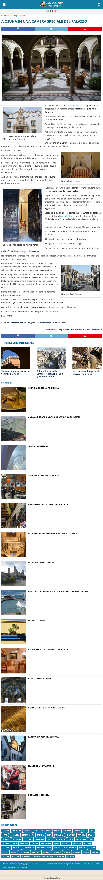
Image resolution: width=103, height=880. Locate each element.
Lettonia (24, 843)
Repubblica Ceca (44, 848)
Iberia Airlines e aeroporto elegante (46, 708)
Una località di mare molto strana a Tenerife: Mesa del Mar (58, 591)
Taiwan (86, 852)
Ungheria (26, 856)
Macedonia (46, 843)
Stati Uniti (57, 852)
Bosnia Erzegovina (43, 831)
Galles (90, 835)
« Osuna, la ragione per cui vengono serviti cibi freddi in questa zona (33, 322)
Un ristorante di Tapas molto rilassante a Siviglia (86, 372)
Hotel (9, 16)
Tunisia (95, 852)
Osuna (22, 16)
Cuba (49, 835)
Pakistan (6, 848)
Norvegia (77, 843)
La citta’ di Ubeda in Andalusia (43, 737)
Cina (92, 831)
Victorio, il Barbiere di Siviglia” (43, 475)
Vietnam (70, 856)
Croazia (40, 835)
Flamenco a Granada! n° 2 (41, 766)
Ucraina (15, 856)
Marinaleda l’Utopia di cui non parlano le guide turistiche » (73, 329)
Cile (85, 831)
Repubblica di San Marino (65, 848)
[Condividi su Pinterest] (85, 29)
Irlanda (6, 843)
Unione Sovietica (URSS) (43, 856)
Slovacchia (24, 852)
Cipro (5, 835)
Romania (82, 848)
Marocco (66, 843)
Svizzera (76, 852)
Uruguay (60, 856)
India (71, 839)
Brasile (57, 831)
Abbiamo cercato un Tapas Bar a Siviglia (48, 504)
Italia (14, 843)
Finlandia (70, 835)
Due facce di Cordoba (38, 795)
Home (3, 16)
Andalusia (76, 105)
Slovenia (36, 852)
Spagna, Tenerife (36, 620)
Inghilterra (81, 839)
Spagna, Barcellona (38, 446)
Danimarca (58, 835)
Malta (56, 843)
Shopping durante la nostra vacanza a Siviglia (15, 372)
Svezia (67, 852)
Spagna (16, 16)
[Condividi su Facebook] (18, 29)
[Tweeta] (51, 29)
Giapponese (55, 10)
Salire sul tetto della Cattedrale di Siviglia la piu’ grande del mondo (50, 374)
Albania (6, 831)
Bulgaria (67, 831)
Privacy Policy (7, 867)
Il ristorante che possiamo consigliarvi (48, 649)
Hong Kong (60, 839)
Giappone (28, 839)
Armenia (27, 831)
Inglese (47, 10)
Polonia (16, 848)
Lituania (34, 843)
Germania (17, 839)
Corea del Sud (28, 835)
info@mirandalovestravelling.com (59, 864)
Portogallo (28, 848)
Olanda (87, 843)
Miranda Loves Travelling (11, 864)
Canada (77, 831)
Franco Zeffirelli (66, 216)
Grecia (50, 839)
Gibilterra (39, 839)
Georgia (6, 839)
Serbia (13, 852)
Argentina (16, 831)
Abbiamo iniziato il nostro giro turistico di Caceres (54, 417)
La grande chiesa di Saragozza (43, 562)
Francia (81, 835)
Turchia (6, 856)
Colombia (14, 835)
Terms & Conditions (20, 867)
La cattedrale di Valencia (41, 678)
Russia (92, 848)
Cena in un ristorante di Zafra (43, 388)
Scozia (5, 852)
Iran (91, 839)
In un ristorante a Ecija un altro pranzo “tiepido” (53, 533)
